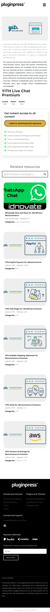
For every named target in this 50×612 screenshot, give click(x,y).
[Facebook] (4, 525)
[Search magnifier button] (45, 174)
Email (5, 547)
